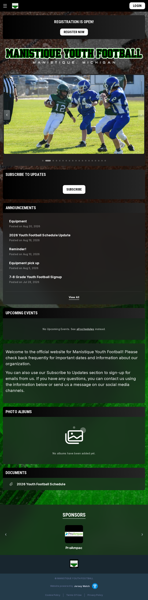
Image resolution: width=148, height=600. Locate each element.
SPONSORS (74, 515)
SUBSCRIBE (74, 189)
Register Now (74, 32)
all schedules (85, 329)
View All (74, 297)
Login (137, 6)
